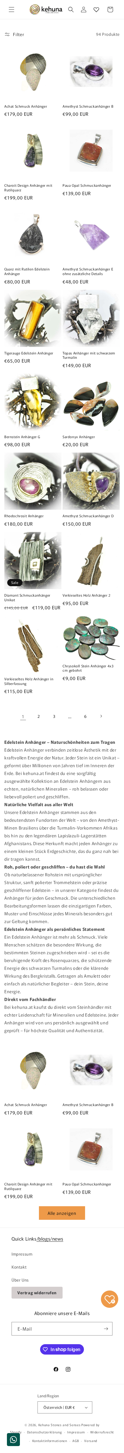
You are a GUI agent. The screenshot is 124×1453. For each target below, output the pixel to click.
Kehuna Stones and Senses (59, 1424)
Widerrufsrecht (102, 1432)
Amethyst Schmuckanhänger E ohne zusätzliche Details (88, 271)
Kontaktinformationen (49, 1440)
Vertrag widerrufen (37, 1292)
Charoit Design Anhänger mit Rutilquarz (28, 187)
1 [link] (23, 716)
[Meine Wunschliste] (96, 9)
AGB (75, 1440)
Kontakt (19, 1267)
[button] (11, 9)
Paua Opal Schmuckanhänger (87, 185)
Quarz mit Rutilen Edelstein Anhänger (27, 271)
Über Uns (20, 1280)
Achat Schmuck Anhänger (25, 106)
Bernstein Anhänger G (22, 436)
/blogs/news (50, 1238)
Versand (90, 1440)
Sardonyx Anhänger (79, 436)
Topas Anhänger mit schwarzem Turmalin (89, 355)
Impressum (22, 1254)
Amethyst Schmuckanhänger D (88, 515)
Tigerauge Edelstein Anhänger (28, 353)
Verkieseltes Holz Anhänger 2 (87, 595)
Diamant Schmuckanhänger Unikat (27, 597)
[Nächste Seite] (101, 716)
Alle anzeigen (62, 1213)
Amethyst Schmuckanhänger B (88, 106)
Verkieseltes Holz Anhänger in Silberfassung (28, 681)
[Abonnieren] (105, 1329)
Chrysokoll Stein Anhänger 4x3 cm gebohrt (88, 668)
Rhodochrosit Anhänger (24, 515)
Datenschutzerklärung (44, 1432)
